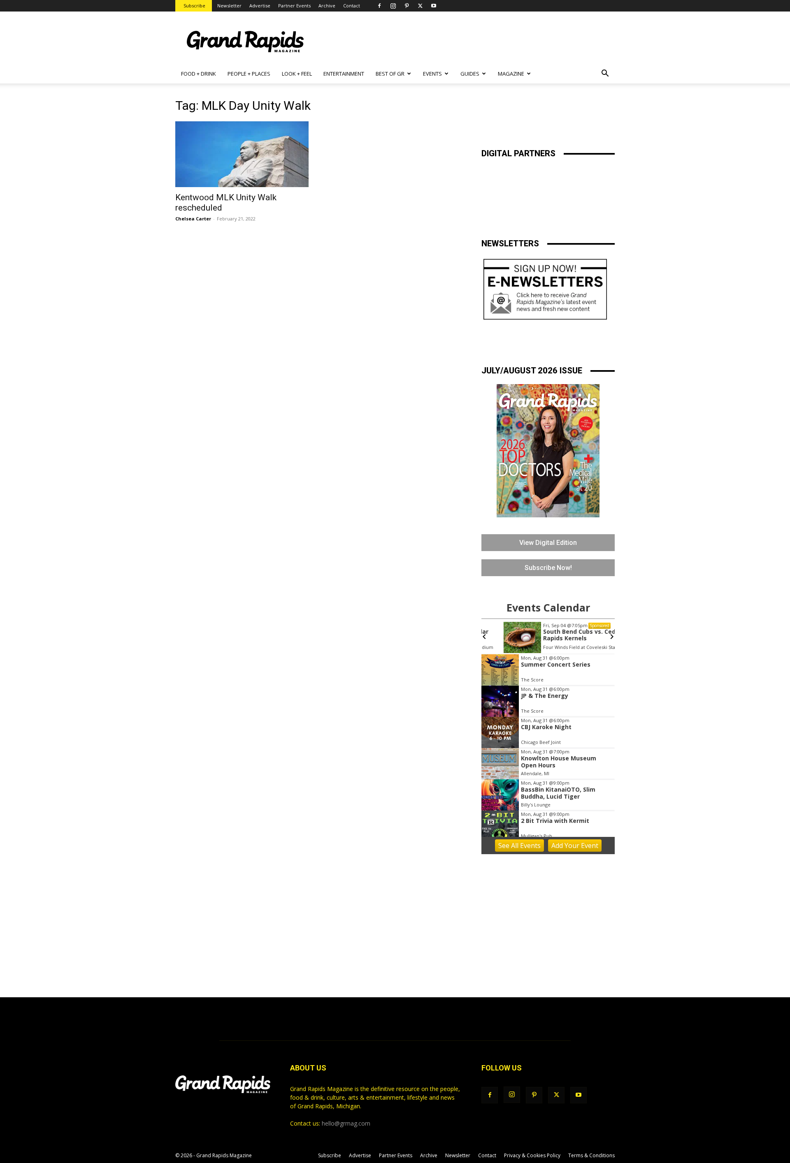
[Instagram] (393, 6)
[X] (420, 6)
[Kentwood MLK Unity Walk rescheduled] (242, 154)
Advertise (259, 5)
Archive (326, 5)
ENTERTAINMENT (343, 73)
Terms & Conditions (591, 1155)
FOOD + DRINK (198, 73)
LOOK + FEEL (297, 73)
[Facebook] (379, 6)
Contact (351, 5)
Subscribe (194, 5)
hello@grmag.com (346, 1123)
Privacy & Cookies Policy (532, 1155)
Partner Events (294, 5)
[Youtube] (434, 6)
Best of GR (390, 73)
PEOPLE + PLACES (249, 73)
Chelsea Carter (193, 218)
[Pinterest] (406, 6)
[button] (605, 74)
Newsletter (229, 5)
